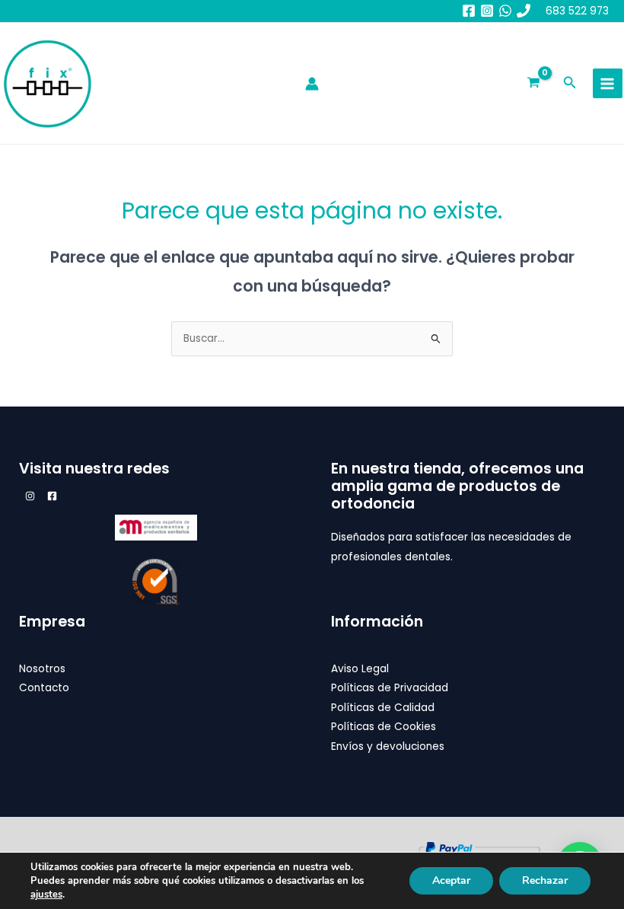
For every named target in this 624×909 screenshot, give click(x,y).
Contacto (44, 688)
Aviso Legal (360, 669)
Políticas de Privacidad (389, 688)
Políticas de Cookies (383, 726)
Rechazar (545, 880)
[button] (570, 83)
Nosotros (42, 669)
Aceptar (451, 880)
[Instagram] (487, 11)
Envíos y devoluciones (387, 746)
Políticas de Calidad (383, 707)
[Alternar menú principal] (607, 83)
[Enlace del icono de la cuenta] (312, 84)
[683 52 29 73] (523, 11)
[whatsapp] (505, 11)
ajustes (46, 894)
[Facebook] (469, 11)
